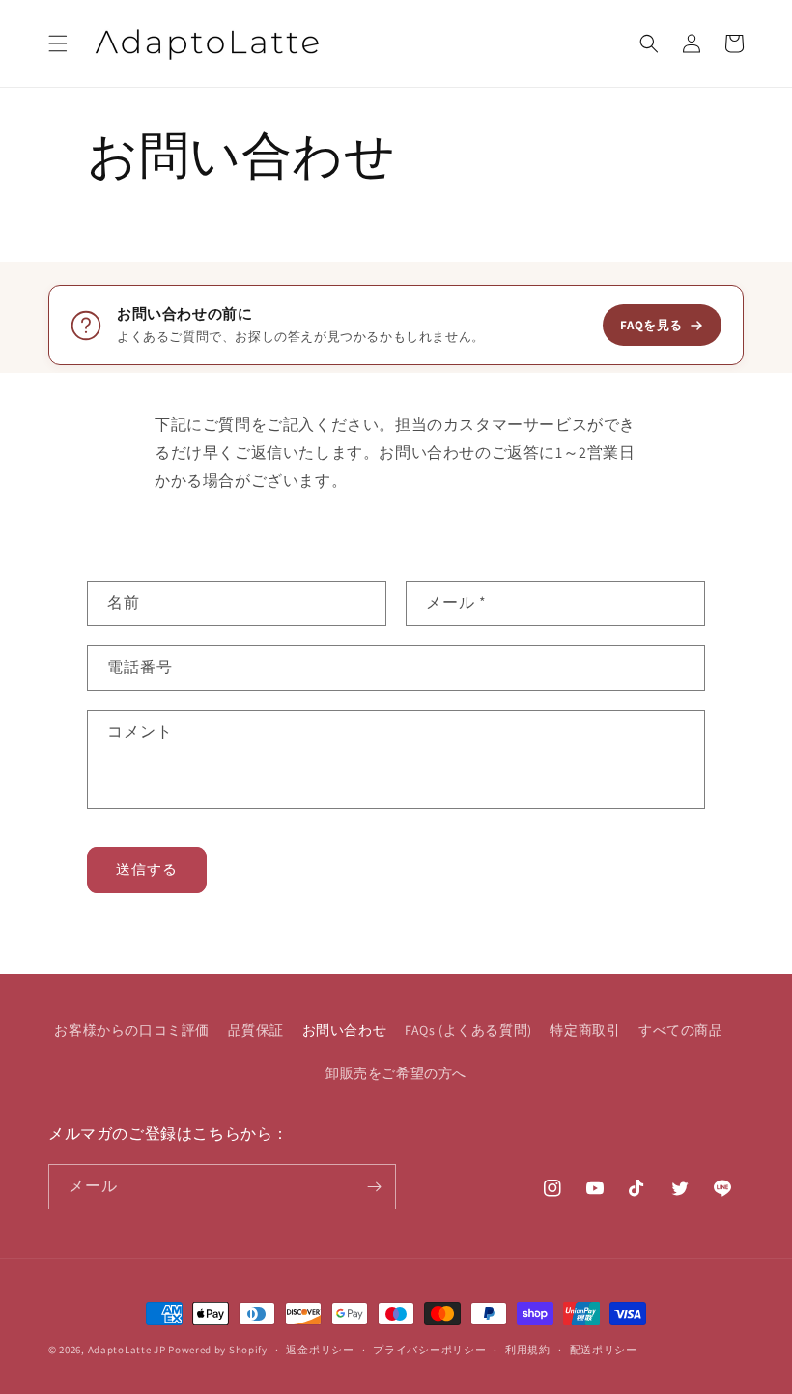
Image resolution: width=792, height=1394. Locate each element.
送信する (147, 869)
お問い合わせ (344, 1029)
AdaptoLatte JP (127, 1349)
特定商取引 (585, 1029)
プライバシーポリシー (429, 1349)
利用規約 (528, 1349)
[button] (58, 43)
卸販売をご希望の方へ (396, 1073)
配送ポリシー (603, 1349)
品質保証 (256, 1029)
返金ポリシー (320, 1349)
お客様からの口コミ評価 (132, 1029)
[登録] (374, 1186)
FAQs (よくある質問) (468, 1029)
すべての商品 (680, 1029)
